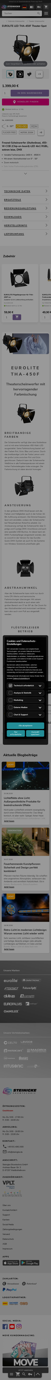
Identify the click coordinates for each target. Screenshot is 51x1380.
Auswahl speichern (35, 733)
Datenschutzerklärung (21, 678)
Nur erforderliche (15, 733)
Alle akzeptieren (25, 725)
